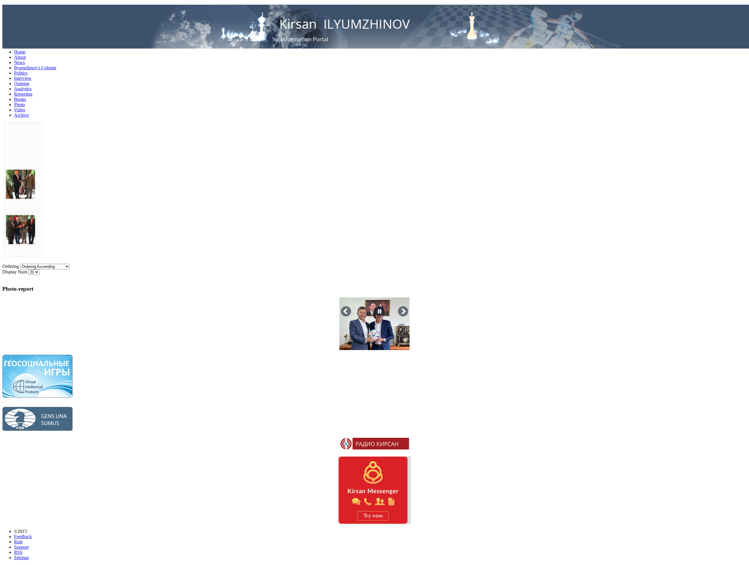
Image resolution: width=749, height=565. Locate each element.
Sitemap (21, 557)
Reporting (23, 94)
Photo (19, 104)
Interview (23, 78)
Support (21, 547)
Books (20, 99)
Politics (21, 72)
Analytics (23, 88)
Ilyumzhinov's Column (35, 67)
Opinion (21, 83)
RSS (18, 552)
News (19, 62)
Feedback (23, 536)
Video (19, 109)
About (20, 57)
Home (19, 51)
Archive (21, 115)
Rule (18, 541)
